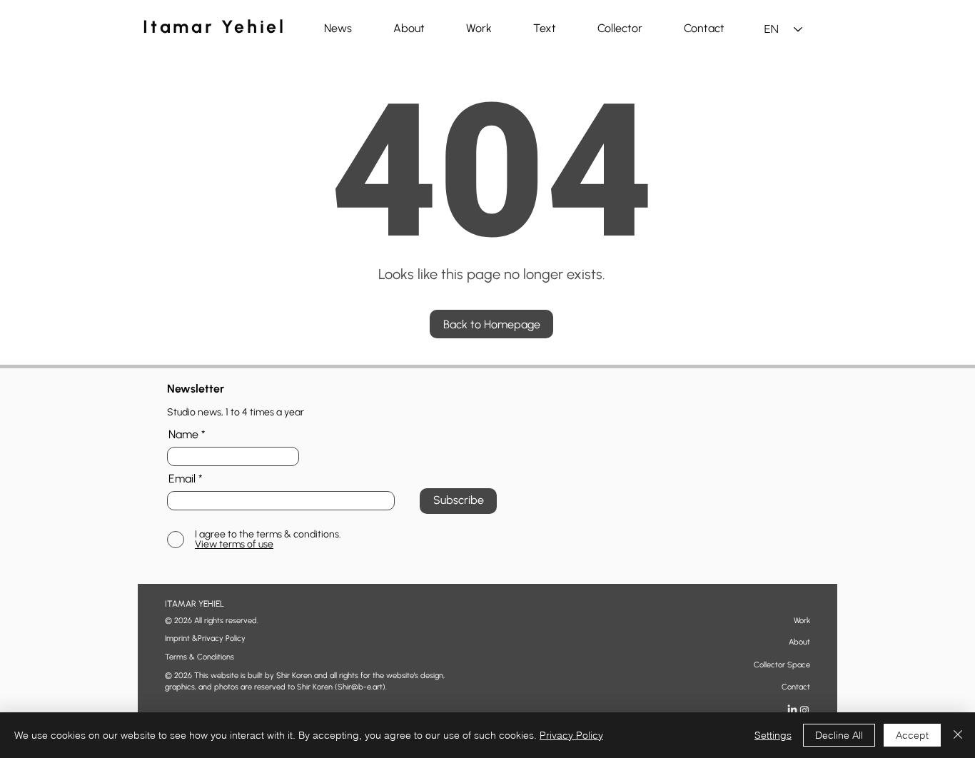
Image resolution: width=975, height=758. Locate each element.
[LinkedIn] (792, 710)
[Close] (957, 735)
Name (183, 434)
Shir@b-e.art (360, 687)
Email (182, 479)
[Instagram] (804, 710)
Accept (912, 735)
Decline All (839, 735)
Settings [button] (773, 735)
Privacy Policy (571, 735)
